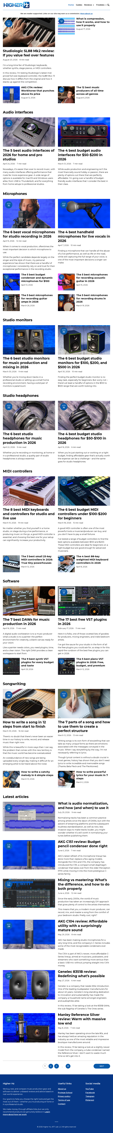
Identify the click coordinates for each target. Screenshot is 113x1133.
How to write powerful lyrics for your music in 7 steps (92, 775)
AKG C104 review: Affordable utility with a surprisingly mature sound (82, 925)
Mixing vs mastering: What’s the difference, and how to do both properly (83, 884)
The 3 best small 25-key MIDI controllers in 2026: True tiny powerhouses (37, 559)
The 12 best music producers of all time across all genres (90, 90)
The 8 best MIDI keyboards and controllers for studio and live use (29, 514)
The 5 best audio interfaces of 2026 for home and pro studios (28, 154)
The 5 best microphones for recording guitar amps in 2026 (37, 298)
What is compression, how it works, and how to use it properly (93, 22)
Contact (61, 1104)
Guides (79, 5)
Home (71, 5)
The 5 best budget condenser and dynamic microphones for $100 (37, 278)
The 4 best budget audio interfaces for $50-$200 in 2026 (80, 154)
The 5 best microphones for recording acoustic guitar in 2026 (92, 278)
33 (68, 1066)
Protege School (65, 1093)
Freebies (100, 5)
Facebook (90, 1093)
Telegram (90, 1096)
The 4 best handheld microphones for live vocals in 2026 (84, 236)
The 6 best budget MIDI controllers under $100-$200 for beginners (82, 514)
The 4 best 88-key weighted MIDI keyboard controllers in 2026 (92, 559)
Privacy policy (64, 1096)
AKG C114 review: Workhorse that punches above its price (37, 90)
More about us (86, 14)
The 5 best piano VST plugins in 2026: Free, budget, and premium (90, 662)
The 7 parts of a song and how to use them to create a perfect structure (84, 726)
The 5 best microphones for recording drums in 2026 (92, 298)
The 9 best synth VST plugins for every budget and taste (37, 662)
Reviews (88, 5)
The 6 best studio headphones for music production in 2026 (22, 438)
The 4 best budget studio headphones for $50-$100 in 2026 (82, 438)
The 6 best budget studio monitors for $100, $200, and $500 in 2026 (82, 362)
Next (102, 1066)
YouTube (90, 1089)
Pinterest (90, 1100)
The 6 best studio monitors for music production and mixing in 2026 (26, 362)
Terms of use (64, 1100)
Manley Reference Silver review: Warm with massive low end (82, 1019)
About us (62, 1089)
